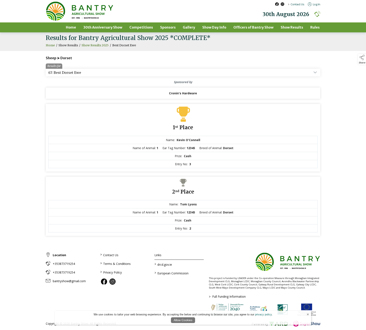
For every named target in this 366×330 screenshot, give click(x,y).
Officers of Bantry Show (253, 27)
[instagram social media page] (282, 4)
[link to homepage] (80, 11)
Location (59, 255)
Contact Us (297, 4)
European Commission (172, 273)
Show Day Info (214, 27)
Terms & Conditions (115, 263)
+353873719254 (64, 264)
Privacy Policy (111, 272)
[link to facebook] (104, 281)
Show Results (292, 27)
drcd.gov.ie (163, 264)
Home (71, 27)
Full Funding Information (227, 296)
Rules (315, 27)
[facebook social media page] (277, 4)
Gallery (189, 27)
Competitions (141, 27)
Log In (316, 4)
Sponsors (168, 27)
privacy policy (263, 314)
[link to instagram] (112, 281)
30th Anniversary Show (102, 27)
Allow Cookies (183, 320)
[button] (317, 14)
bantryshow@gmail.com (69, 281)
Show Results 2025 (95, 45)
